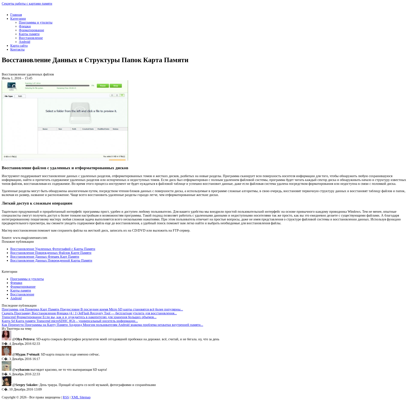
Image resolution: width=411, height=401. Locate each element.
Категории (18, 18)
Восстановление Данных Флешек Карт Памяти (44, 256)
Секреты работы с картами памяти (27, 3)
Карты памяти (29, 34)
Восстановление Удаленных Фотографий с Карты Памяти (52, 249)
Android (24, 42)
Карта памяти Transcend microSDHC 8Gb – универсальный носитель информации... (70, 321)
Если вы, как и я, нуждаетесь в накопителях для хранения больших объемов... (79, 317)
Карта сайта (19, 45)
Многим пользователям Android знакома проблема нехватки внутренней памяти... (102, 325)
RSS (66, 397)
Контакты (17, 49)
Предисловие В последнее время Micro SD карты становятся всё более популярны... (92, 309)
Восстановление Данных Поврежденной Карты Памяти (51, 260)
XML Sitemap (81, 397)
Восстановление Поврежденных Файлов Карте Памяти (50, 253)
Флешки (25, 26)
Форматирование (31, 30)
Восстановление (31, 38)
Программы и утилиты (35, 22)
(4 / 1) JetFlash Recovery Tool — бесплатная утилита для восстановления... (89, 313)
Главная (16, 15)
